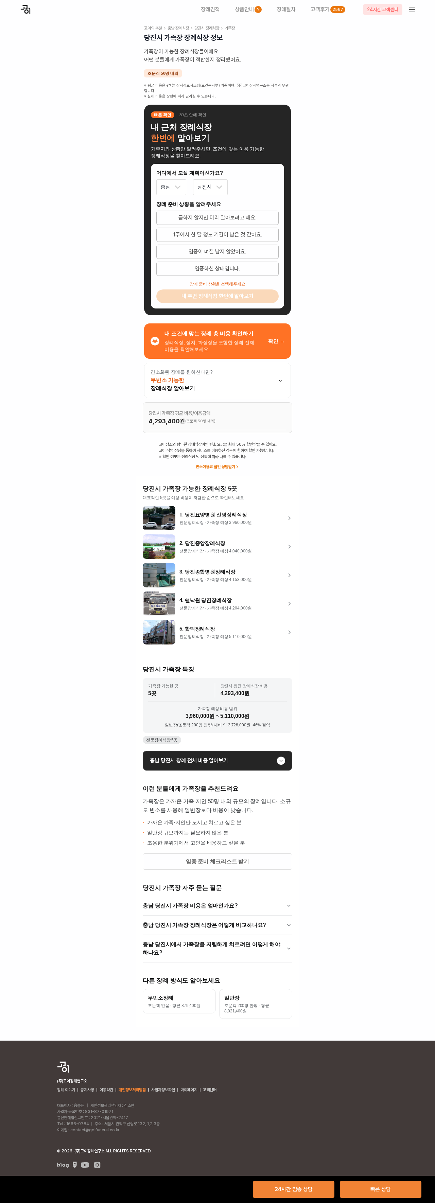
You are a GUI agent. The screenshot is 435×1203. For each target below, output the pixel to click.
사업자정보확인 (163, 1089)
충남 (165, 187)
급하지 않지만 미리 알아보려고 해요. (217, 217)
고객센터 (209, 1089)
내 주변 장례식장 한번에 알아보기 (217, 296)
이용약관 (106, 1089)
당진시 (204, 187)
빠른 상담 (380, 1189)
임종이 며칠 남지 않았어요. (217, 251)
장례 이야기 (66, 1089)
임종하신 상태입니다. (217, 268)
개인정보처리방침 (132, 1089)
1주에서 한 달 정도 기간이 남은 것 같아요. (217, 234)
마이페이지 (188, 1089)
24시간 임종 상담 (294, 1189)
